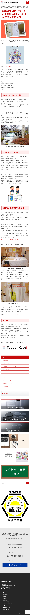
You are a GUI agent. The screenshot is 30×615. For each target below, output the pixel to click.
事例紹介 (5, 598)
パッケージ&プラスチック (8, 363)
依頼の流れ (5, 606)
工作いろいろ (6, 369)
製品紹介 (5, 596)
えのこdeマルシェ (9, 66)
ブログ (4, 357)
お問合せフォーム (16, 565)
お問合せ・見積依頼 (7, 604)
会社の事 (5, 372)
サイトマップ (6, 609)
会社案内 (5, 600)
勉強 (4, 378)
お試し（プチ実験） (7, 381)
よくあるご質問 (6, 602)
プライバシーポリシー (8, 607)
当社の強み (5, 594)
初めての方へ (6, 360)
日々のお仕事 (6, 375)
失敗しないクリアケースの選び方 (10, 366)
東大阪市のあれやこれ (8, 384)
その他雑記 (5, 387)
